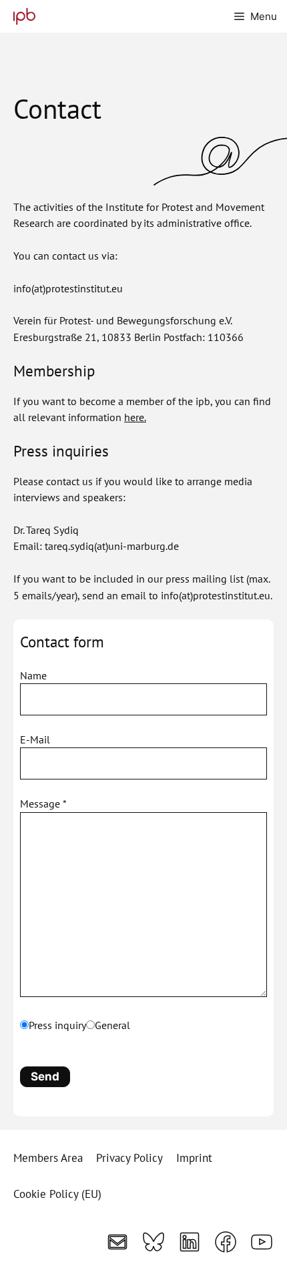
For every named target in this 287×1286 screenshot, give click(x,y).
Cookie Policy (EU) (57, 1194)
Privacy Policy (129, 1158)
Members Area (48, 1158)
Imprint (194, 1158)
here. (135, 417)
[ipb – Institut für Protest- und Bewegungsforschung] (21, 16)
